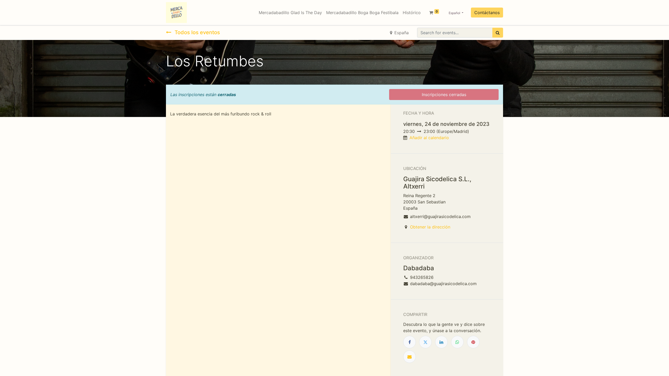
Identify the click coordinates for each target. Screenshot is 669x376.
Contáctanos (487, 12)
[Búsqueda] (497, 33)
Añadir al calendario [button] (429, 137)
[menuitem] (290, 12)
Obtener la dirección (430, 227)
